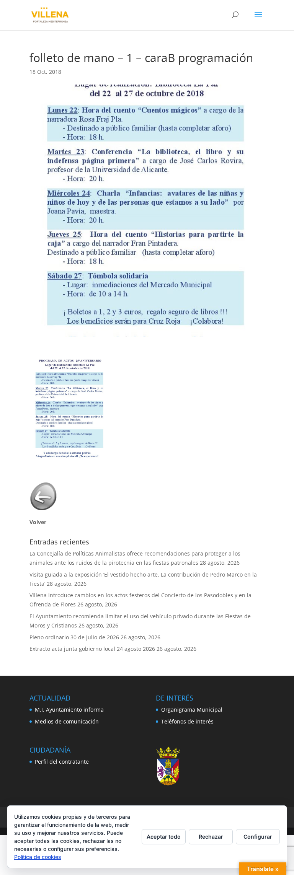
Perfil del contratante (62, 761)
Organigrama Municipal (191, 709)
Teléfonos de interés (187, 721)
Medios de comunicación (67, 721)
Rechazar (211, 836)
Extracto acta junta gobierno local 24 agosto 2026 (92, 648)
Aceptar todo (164, 836)
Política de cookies (37, 857)
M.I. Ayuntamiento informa (69, 709)
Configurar (257, 836)
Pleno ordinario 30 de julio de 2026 (74, 637)
